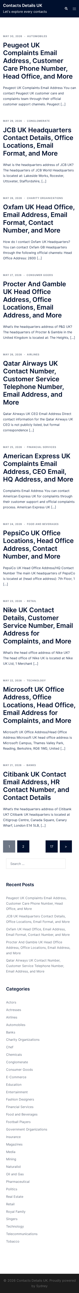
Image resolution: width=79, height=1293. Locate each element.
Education (13, 1084)
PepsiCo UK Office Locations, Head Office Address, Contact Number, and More (38, 544)
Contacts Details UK (22, 5)
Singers (11, 1219)
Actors (11, 1002)
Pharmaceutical (18, 1182)
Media (10, 1152)
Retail (31, 601)
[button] (66, 8)
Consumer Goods (40, 275)
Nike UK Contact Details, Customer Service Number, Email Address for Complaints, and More (38, 625)
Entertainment (17, 1092)
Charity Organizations (45, 198)
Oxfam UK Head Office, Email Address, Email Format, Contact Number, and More (39, 218)
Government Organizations (26, 1129)
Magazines (14, 1144)
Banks (31, 765)
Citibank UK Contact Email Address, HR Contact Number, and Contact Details (36, 785)
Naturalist (13, 1167)
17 (51, 846)
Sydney (42, 1286)
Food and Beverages (43, 524)
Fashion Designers (20, 1099)
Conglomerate (38, 120)
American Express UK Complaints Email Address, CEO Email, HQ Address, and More (38, 467)
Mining (11, 1159)
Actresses (13, 1010)
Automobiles (37, 36)
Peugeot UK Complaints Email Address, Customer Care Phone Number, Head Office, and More (38, 60)
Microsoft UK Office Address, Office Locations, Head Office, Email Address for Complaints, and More (39, 705)
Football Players (18, 1122)
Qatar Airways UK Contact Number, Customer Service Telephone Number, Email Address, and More (33, 382)
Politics (11, 1189)
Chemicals (14, 1055)
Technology (36, 680)
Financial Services (41, 447)
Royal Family (16, 1212)
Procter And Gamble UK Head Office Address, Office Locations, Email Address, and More (34, 299)
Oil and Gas (15, 1174)
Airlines (33, 354)
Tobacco (12, 1241)
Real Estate (14, 1197)
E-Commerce (16, 1077)
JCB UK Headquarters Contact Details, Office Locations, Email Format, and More (38, 141)
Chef (9, 1047)
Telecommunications (21, 1234)
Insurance (13, 1137)
